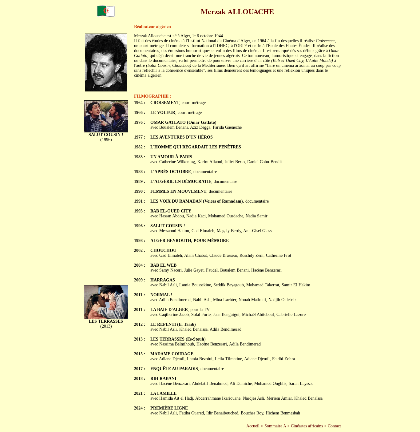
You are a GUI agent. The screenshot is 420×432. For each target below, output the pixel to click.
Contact (334, 426)
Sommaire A (275, 426)
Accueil (253, 426)
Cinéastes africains (307, 426)
